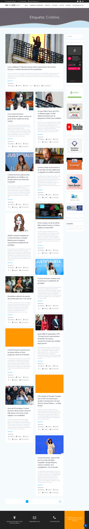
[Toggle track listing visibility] (80, 65)
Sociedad (68, 5)
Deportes (47, 5)
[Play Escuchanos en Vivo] (69, 58)
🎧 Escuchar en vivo (78, 5)
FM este (12, 5)
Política (61, 5)
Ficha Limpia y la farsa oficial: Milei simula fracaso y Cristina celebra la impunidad (49, 225)
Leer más (10, 80)
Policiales (55, 5)
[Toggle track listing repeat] (74, 65)
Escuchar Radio (70, 223)
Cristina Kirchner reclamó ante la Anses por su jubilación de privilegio (49, 280)
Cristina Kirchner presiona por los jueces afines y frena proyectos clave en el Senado (19, 352)
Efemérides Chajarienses (36, 5)
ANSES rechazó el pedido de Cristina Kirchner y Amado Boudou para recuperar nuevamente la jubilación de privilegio (18, 240)
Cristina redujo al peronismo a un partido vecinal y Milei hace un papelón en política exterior (49, 169)
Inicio (26, 5)
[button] (79, 68)
